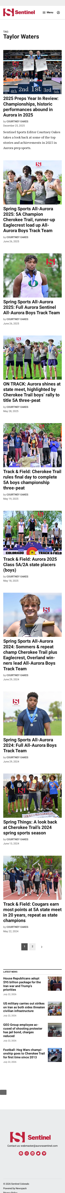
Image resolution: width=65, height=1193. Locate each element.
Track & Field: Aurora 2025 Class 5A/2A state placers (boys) (30, 565)
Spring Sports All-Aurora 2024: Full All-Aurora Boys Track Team (30, 745)
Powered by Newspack (15, 1188)
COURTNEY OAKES (17, 121)
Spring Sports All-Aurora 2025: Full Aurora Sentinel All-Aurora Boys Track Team (31, 307)
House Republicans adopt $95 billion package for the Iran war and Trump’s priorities (22, 984)
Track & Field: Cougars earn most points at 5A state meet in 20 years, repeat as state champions (32, 912)
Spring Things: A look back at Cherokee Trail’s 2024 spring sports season (30, 827)
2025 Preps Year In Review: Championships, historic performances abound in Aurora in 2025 (30, 107)
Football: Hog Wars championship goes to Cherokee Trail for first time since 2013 (24, 1053)
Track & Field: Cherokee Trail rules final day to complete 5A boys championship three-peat (32, 480)
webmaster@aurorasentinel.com (39, 1145)
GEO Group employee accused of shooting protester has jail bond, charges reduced (22, 1030)
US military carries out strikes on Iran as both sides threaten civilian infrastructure (24, 1007)
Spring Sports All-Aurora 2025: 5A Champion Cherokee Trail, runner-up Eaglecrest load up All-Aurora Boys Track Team (29, 219)
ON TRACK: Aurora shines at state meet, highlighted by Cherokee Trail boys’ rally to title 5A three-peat (31, 392)
